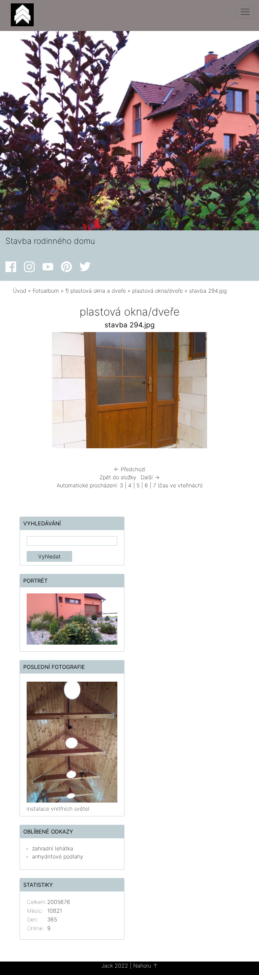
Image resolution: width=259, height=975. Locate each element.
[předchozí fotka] (23, 392)
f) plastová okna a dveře (95, 290)
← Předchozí (129, 469)
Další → (150, 477)
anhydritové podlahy (57, 856)
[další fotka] (235, 392)
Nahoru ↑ (145, 965)
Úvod (19, 290)
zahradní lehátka (52, 848)
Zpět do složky (117, 477)
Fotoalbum (46, 290)
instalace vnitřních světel (58, 808)
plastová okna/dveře (157, 290)
